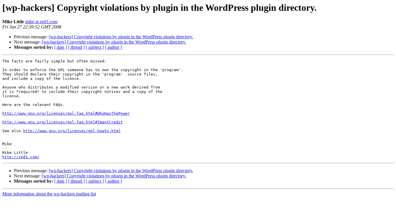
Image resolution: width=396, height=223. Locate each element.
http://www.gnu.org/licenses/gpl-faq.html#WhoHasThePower (66, 113)
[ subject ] (95, 47)
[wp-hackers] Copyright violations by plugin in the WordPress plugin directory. (121, 36)
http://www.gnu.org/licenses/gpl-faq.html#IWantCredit (62, 122)
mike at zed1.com (41, 21)
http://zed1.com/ (20, 157)
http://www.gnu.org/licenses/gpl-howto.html (72, 131)
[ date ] (60, 47)
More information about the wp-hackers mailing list (49, 193)
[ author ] (113, 47)
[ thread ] (76, 47)
